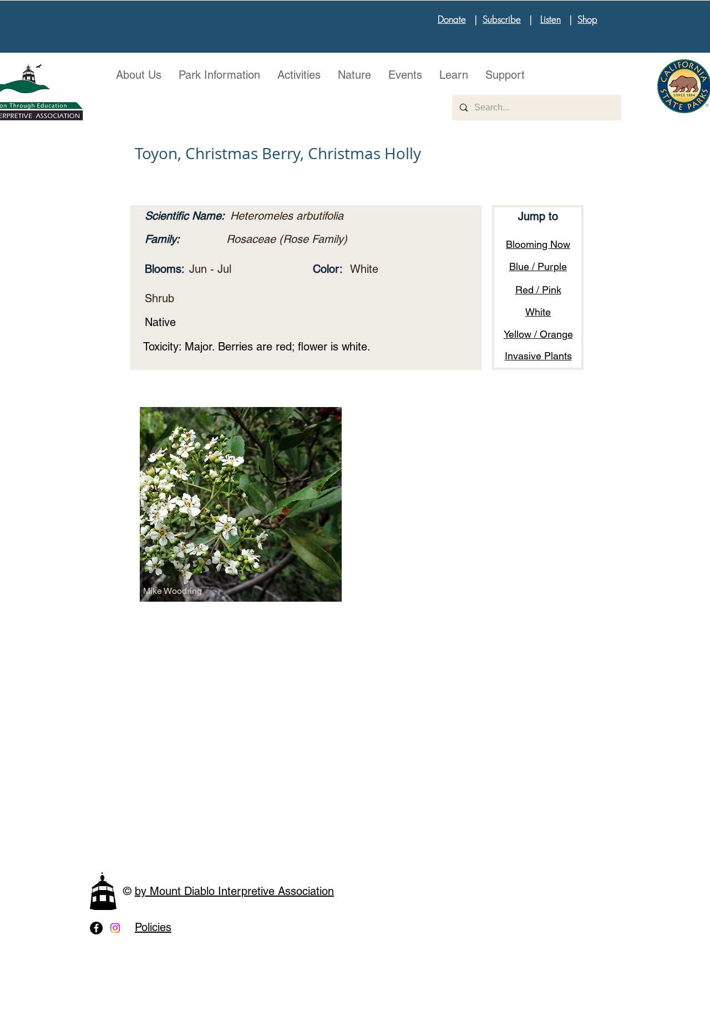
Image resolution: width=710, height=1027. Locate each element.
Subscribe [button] (502, 19)
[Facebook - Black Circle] (96, 928)
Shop (587, 19)
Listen (550, 19)
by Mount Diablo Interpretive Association (234, 891)
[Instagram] (115, 928)
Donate (452, 19)
